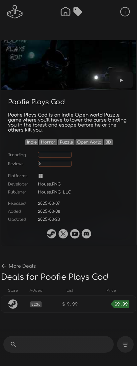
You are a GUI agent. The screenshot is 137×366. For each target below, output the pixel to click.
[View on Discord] (86, 233)
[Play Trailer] (121, 80)
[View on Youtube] (74, 233)
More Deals (22, 266)
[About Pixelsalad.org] (125, 11)
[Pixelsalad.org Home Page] (15, 11)
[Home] (65, 11)
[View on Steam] (51, 233)
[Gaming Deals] (77, 11)
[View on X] (63, 233)
